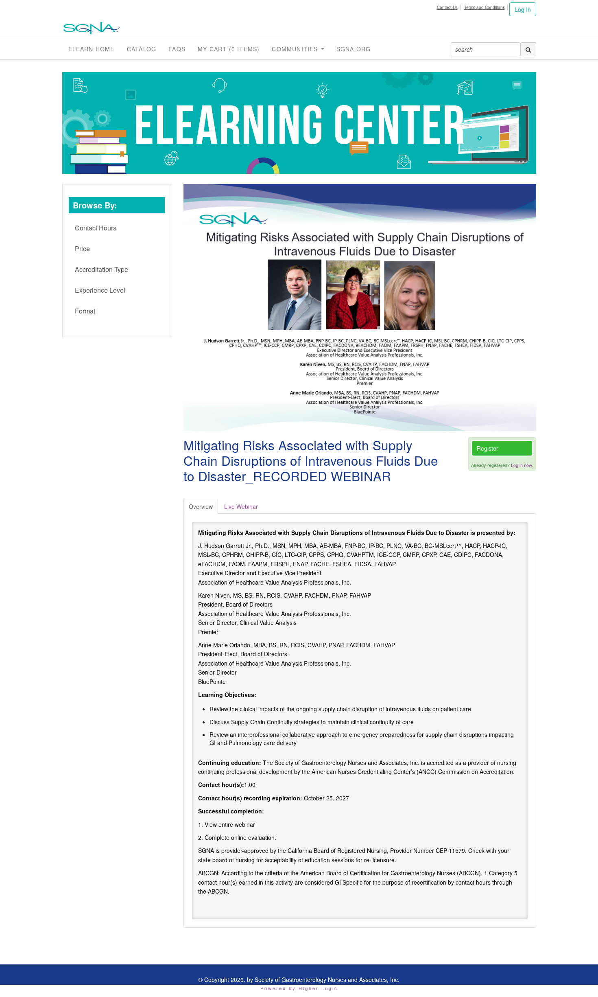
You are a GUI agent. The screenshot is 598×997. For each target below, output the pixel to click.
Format (85, 311)
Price (82, 248)
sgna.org (353, 49)
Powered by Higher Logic (299, 988)
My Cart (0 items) (229, 49)
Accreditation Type (101, 269)
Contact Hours (95, 227)
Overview (201, 506)
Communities (296, 49)
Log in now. (522, 465)
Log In (523, 9)
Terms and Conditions (484, 7)
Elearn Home (91, 49)
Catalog (141, 49)
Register (487, 448)
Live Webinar (241, 506)
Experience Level (100, 290)
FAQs (177, 49)
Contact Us (447, 7)
